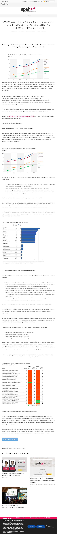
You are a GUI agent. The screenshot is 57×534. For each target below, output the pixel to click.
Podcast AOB (5, 477)
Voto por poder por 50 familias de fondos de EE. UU (21, 116)
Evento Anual (17, 507)
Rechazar (40, 526)
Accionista (7, 448)
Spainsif (23, 507)
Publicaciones (47, 517)
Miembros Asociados (35, 517)
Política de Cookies (17, 530)
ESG (11, 448)
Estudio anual (9, 507)
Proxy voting (22, 448)
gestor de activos (16, 448)
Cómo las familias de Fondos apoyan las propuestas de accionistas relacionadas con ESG (28, 24)
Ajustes (50, 526)
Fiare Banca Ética (45, 484)
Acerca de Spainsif (20, 517)
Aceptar (31, 526)
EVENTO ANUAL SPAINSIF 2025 (10, 505)
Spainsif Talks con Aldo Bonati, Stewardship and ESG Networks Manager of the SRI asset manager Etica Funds (42, 480)
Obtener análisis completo (9, 439)
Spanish (47, 1)
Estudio (4, 507)
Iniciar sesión (5, 1)
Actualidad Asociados (35, 484)
